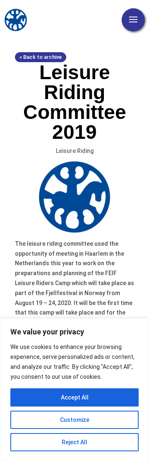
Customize (74, 419)
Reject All (74, 442)
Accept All (75, 397)
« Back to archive (40, 57)
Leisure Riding (75, 151)
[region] (74, 389)
